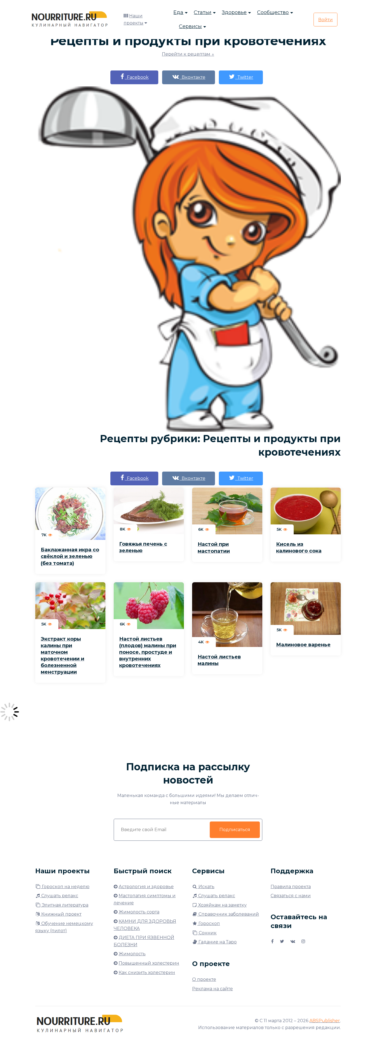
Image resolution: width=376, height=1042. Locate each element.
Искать (205, 886)
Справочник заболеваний (228, 914)
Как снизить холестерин (147, 972)
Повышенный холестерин (149, 963)
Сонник (207, 932)
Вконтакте (192, 77)
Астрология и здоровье (146, 886)
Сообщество (273, 12)
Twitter (244, 77)
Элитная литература (64, 905)
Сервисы (190, 26)
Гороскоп (208, 923)
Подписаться (234, 829)
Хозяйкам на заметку (222, 905)
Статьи (202, 12)
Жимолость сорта (139, 912)
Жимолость (132, 953)
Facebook (137, 77)
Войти (325, 19)
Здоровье (234, 12)
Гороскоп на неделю (65, 886)
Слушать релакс (59, 895)
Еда (178, 12)
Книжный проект (60, 914)
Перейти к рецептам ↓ (188, 54)
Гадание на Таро (217, 942)
